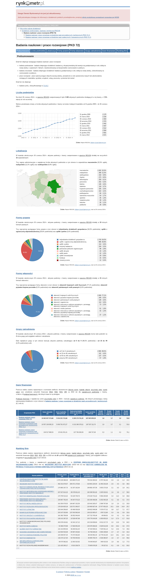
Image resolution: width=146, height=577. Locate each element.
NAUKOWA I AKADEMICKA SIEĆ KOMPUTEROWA (35, 532)
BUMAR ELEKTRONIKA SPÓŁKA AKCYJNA (33, 512)
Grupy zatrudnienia (93, 51)
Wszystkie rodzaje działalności (30, 28)
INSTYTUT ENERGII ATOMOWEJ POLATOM (33, 535)
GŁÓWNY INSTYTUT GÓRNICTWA (30, 529)
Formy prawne (63, 51)
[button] (47, 413)
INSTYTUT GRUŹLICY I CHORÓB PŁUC (32, 515)
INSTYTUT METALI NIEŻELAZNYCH (31, 503)
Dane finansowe (108, 51)
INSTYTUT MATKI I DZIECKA (29, 526)
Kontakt (87, 572)
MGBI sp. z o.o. (75, 575)
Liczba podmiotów (38, 51)
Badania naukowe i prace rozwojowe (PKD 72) (27, 418)
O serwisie (59, 572)
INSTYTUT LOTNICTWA (27, 509)
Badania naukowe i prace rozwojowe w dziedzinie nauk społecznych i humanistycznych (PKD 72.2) (58, 37)
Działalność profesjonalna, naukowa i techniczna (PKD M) (41, 31)
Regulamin (80, 572)
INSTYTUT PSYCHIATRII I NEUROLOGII (32, 518)
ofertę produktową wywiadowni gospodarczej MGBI (100, 17)
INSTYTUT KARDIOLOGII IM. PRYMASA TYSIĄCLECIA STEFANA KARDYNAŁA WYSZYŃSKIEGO (37, 487)
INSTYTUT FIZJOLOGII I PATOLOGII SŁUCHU (34, 506)
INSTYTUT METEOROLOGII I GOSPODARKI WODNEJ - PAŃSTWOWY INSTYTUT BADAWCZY (37, 492)
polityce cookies (76, 567)
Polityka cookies (69, 572)
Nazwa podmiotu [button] (37, 475)
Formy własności (77, 51)
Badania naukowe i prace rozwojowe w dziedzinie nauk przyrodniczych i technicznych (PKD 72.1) (58, 35)
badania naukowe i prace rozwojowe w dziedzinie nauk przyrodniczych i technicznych (76, 401)
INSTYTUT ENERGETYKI (27, 538)
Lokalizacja (51, 51)
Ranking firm (122, 51)
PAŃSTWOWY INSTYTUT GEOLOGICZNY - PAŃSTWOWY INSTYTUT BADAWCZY (33, 499)
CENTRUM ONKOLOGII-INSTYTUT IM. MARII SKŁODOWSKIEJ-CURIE (34, 480)
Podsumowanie (23, 51)
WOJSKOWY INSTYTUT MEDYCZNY (58, 464)
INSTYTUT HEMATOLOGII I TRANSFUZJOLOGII (34, 496)
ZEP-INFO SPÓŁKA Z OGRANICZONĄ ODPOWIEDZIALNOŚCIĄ (31, 541)
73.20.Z (45, 86)
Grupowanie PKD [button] (29, 413)
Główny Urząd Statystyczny (98, 142)
